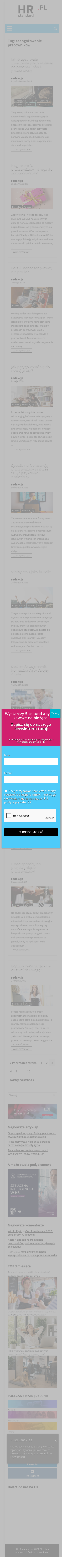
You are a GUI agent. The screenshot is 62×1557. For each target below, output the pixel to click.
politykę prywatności (17, 802)
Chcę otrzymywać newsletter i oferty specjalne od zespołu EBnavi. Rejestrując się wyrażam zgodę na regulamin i (30, 796)
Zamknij (55, 713)
